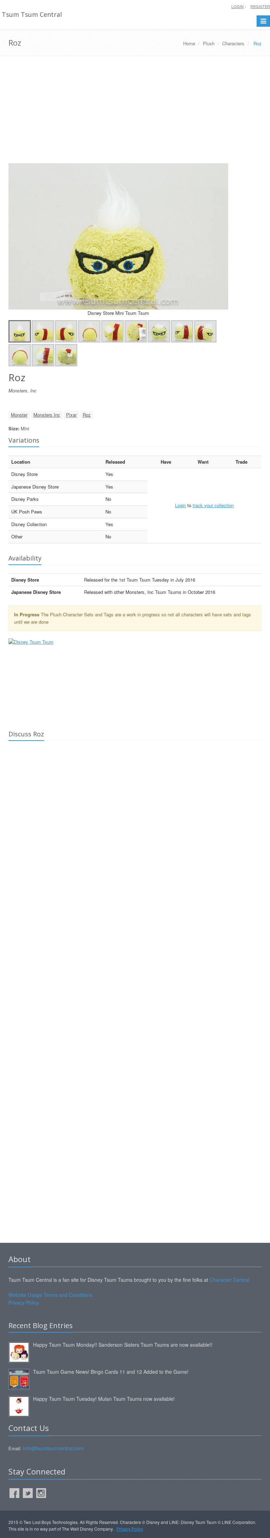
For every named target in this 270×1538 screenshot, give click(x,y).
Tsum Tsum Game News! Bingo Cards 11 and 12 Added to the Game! (110, 1371)
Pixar (71, 414)
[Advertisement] (135, 112)
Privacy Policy (23, 1302)
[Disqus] (135, 844)
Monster (19, 414)
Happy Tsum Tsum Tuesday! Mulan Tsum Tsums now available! (104, 1398)
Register (260, 6)
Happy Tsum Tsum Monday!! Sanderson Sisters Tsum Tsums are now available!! (122, 1344)
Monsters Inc (46, 414)
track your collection (213, 505)
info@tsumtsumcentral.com (53, 1448)
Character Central (229, 1279)
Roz (87, 414)
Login (237, 6)
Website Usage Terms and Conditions (50, 1294)
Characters (233, 43)
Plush (208, 43)
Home (189, 43)
